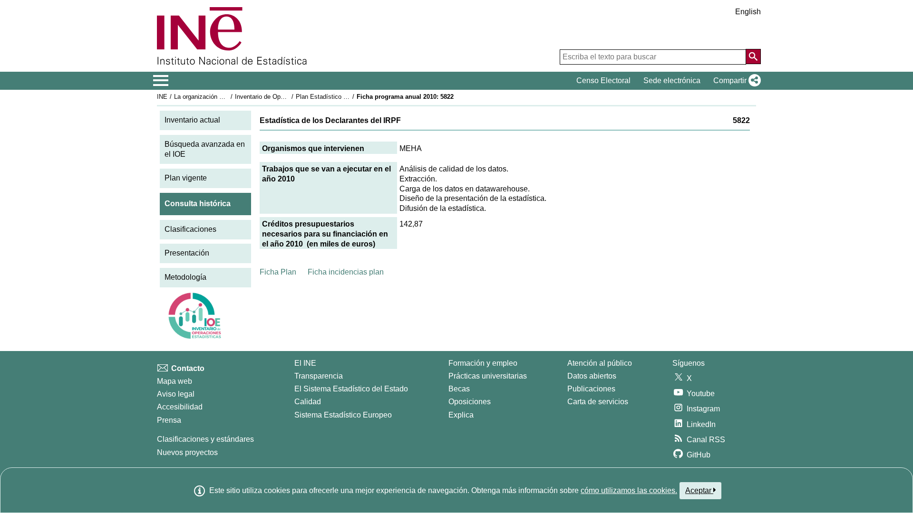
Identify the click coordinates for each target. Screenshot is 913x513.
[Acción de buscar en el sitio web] (753, 56)
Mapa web (174, 381)
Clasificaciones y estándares (205, 439)
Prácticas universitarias (487, 376)
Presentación (187, 253)
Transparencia (318, 376)
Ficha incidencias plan (346, 272)
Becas (459, 389)
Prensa (169, 420)
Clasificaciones (190, 229)
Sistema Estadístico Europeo (343, 415)
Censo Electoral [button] (603, 80)
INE (162, 96)
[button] (735, 80)
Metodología (185, 277)
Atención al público (599, 363)
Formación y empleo (482, 363)
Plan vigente (186, 178)
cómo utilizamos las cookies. (629, 490)
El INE (305, 363)
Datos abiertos (591, 376)
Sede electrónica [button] (671, 80)
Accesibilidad (180, 407)
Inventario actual (192, 120)
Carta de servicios (597, 402)
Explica (461, 415)
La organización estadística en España (227, 96)
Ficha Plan (278, 272)
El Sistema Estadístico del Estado (351, 389)
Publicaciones (591, 389)
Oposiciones (469, 402)
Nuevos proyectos (187, 452)
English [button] (748, 12)
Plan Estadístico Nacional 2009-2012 (347, 96)
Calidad (307, 402)
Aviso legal (175, 394)
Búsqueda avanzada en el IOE (205, 149)
